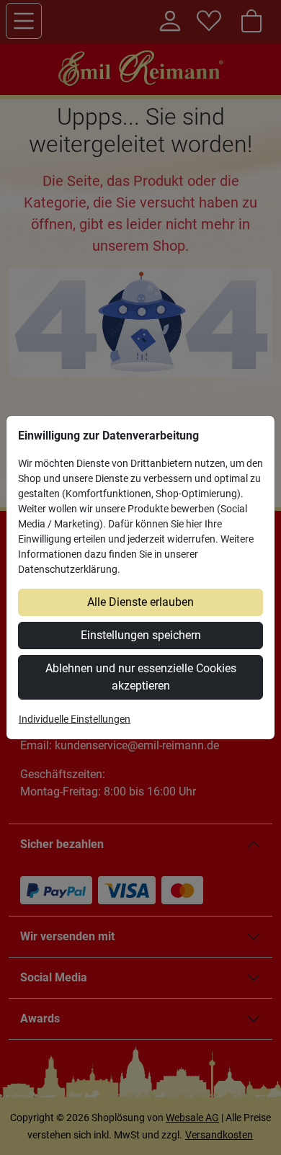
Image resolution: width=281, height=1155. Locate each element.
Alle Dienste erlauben (140, 602)
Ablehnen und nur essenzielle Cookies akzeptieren (140, 676)
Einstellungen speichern (141, 635)
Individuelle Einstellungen (74, 719)
